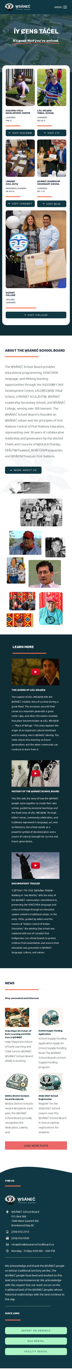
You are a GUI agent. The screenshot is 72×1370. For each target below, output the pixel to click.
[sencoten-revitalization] (20, 141)
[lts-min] (51, 70)
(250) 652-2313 (20, 1231)
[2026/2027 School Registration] (51, 1082)
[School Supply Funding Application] (51, 1017)
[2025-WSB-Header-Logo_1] (17, 4)
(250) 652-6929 (20, 1238)
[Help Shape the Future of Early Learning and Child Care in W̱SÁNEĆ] (17, 1017)
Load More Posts (36, 1145)
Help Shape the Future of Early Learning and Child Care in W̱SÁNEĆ (18, 1034)
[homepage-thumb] (20, 70)
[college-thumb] (36, 212)
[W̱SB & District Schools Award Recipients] (17, 1082)
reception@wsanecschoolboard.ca (32, 1244)
